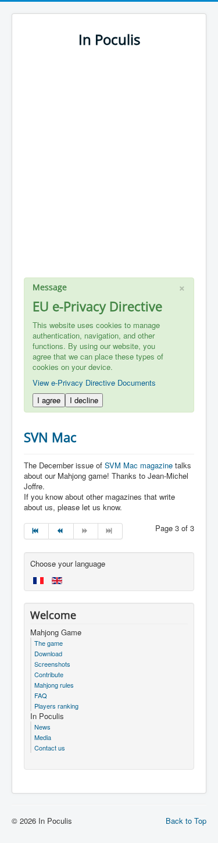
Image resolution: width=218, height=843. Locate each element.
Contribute (48, 674)
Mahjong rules (54, 684)
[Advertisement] (109, 168)
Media (42, 737)
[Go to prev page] (61, 531)
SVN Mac (50, 437)
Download (48, 653)
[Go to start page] (36, 531)
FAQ (40, 695)
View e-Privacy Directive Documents (94, 382)
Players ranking (56, 705)
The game (48, 643)
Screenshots (52, 663)
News (42, 726)
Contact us (49, 747)
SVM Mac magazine (139, 465)
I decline (84, 400)
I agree (48, 400)
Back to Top (186, 820)
